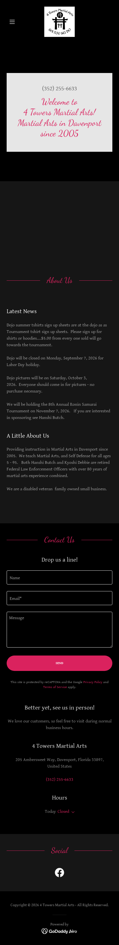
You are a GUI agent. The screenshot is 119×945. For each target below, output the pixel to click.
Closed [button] (63, 811)
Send (59, 663)
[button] (14, 21)
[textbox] (59, 577)
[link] (59, 22)
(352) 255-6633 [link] (59, 88)
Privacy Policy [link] (92, 682)
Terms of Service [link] (55, 687)
